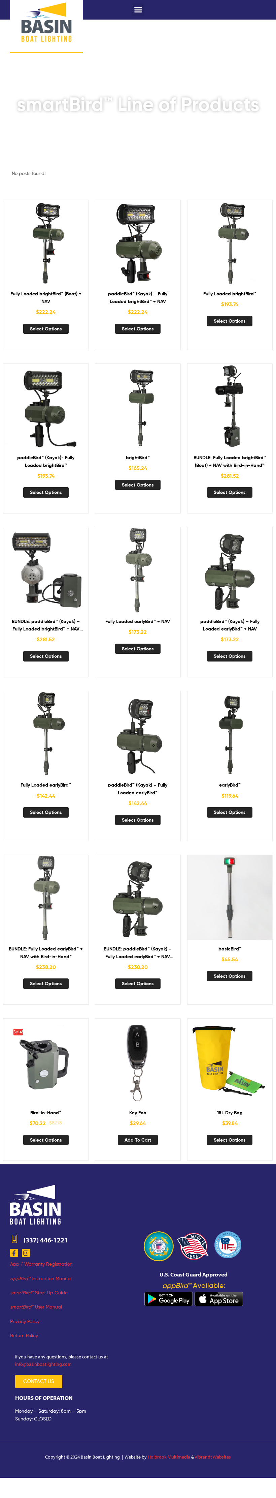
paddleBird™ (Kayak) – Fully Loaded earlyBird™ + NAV (230, 625)
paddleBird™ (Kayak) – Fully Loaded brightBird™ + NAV (137, 297)
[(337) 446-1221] (14, 1239)
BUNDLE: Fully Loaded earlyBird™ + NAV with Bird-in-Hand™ (46, 953)
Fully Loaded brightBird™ (229, 294)
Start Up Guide (39, 1292)
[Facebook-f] (14, 1253)
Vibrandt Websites (213, 1457)
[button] (138, 9)
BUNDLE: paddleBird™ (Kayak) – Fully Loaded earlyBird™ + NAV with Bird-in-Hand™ (138, 953)
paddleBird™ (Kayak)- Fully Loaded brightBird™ (45, 461)
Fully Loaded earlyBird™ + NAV (137, 621)
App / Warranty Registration (41, 1264)
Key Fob (137, 1113)
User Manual (36, 1307)
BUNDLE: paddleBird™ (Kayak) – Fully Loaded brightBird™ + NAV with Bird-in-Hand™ (46, 625)
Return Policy (24, 1335)
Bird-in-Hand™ (45, 1113)
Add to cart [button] (138, 1140)
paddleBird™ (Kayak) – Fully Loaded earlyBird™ (137, 789)
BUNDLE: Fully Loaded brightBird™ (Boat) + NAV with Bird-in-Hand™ (230, 461)
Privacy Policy (24, 1321)
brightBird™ (138, 457)
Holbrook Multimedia (169, 1457)
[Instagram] (26, 1253)
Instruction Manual (41, 1278)
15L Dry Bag (230, 1113)
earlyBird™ (230, 785)
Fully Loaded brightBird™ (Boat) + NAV (45, 297)
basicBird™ (229, 949)
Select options (46, 329)
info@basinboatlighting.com (43, 1364)
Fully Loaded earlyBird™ (46, 785)
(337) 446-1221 (46, 1240)
